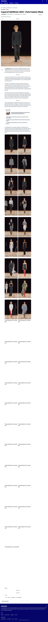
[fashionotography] (4, 1)
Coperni (30, 78)
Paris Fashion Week (18, 597)
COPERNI (4, 7)
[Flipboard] (44, 606)
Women (7, 9)
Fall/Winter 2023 (8, 68)
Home (1, 7)
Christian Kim (4, 14)
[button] (42, 1)
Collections (3, 9)
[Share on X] (4, 19)
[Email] (8, 19)
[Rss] (46, 606)
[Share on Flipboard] (6, 19)
